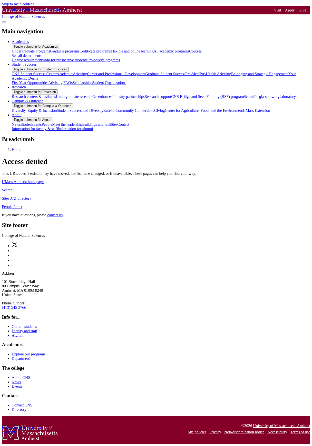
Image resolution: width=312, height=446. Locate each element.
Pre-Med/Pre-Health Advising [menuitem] (208, 74)
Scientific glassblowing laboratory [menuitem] (270, 96)
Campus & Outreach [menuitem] (27, 101)
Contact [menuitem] (123, 124)
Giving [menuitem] (159, 110)
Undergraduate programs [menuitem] (31, 51)
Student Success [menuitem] (24, 64)
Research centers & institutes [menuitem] (34, 96)
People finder (12, 207)
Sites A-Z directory (16, 198)
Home (16, 149)
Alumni (17, 335)
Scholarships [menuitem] (82, 83)
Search (7, 190)
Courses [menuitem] (195, 51)
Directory (19, 409)
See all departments (26, 55)
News (16, 382)
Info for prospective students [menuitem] (65, 60)
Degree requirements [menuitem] (28, 60)
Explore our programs (28, 354)
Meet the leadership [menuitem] (67, 124)
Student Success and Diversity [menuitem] (80, 110)
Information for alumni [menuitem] (75, 129)
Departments (21, 358)
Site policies (197, 432)
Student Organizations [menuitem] (109, 83)
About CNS (21, 377)
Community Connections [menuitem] (135, 110)
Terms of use (300, 432)
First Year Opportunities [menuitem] (30, 83)
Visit (277, 10)
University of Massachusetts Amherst (281, 426)
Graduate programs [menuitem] (64, 51)
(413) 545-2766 (14, 307)
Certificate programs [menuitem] (95, 51)
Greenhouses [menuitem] (102, 96)
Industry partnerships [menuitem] (128, 96)
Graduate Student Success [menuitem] (165, 74)
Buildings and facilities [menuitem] (99, 124)
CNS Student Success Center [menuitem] (34, 74)
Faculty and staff (24, 331)
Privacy (215, 432)
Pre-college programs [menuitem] (103, 60)
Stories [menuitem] (26, 124)
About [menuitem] (16, 115)
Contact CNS (22, 405)
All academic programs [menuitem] (171, 51)
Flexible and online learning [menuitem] (132, 51)
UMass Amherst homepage (23, 182)
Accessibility (277, 432)
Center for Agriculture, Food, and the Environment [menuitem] (204, 110)
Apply (290, 10)
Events (17, 386)
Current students (24, 326)
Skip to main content (18, 4)
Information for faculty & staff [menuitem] (35, 129)
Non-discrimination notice (244, 432)
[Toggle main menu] (4, 22)
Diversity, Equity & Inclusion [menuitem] (34, 110)
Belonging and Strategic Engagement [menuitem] (259, 74)
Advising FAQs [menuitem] (60, 83)
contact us (55, 215)
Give (302, 10)
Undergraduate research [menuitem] (74, 96)
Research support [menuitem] (158, 96)
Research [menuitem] (19, 87)
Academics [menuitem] (20, 42)
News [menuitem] (16, 124)
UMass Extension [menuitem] (256, 110)
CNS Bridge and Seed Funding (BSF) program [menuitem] (207, 96)
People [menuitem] (47, 124)
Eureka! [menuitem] (109, 110)
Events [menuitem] (36, 124)
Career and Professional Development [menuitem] (116, 74)
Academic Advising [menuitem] (72, 74)
